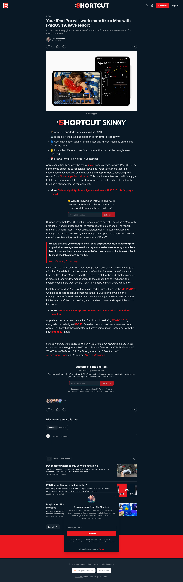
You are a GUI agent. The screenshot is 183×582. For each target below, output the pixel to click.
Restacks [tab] (62, 427)
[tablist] (57, 427)
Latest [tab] (55, 459)
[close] (115, 496)
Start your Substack (84, 570)
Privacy (89, 564)
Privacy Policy (110, 542)
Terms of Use (103, 539)
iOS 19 (79, 324)
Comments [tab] (52, 427)
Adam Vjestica (62, 494)
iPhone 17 (56, 331)
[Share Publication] (152, 5)
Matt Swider (62, 475)
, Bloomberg (71, 261)
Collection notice (107, 564)
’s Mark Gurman (80, 176)
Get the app (104, 570)
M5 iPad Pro (128, 289)
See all (51, 527)
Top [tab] (49, 459)
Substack (79, 577)
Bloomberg (66, 176)
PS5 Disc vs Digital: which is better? (66, 485)
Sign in (175, 5)
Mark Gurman (56, 261)
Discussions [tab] (65, 459)
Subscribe (162, 5)
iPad (90, 165)
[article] (91, 471)
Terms (96, 564)
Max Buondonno (58, 38)
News (48, 16)
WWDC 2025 (119, 320)
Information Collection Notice (91, 542)
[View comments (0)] (57, 46)
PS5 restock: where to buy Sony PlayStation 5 (72, 465)
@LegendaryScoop (57, 355)
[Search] (146, 5)
